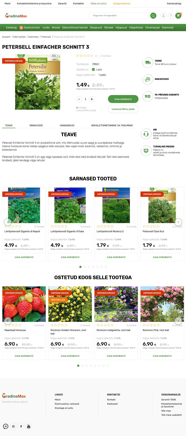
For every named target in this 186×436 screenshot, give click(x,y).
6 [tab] (101, 267)
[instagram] (13, 426)
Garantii (62, 3)
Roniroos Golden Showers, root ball (68, 332)
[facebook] (21, 426)
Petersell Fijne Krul (153, 231)
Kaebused (112, 403)
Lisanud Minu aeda (123, 109)
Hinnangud (67, 125)
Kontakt (111, 399)
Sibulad (108, 27)
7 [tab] (106, 267)
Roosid (56, 27)
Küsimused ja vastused (67, 403)
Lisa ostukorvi (123, 99)
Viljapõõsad (136, 27)
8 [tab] (108, 366)
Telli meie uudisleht (171, 415)
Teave (8, 125)
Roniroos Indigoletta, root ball (113, 330)
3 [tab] (89, 267)
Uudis (46, 27)
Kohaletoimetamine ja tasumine (34, 3)
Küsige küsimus (121, 3)
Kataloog (11, 27)
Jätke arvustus (98, 3)
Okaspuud (96, 27)
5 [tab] (97, 267)
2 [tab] (85, 267)
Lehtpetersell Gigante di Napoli (22, 231)
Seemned (167, 27)
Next (178, 222)
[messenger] (5, 426)
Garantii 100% (168, 399)
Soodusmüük (32, 27)
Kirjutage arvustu (64, 408)
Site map (166, 410)
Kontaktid (78, 3)
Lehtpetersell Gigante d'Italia (67, 231)
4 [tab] (93, 267)
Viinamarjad (152, 27)
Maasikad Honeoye (15, 330)
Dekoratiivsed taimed (75, 27)
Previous (8, 222)
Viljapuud (121, 27)
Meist (7, 3)
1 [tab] (80, 267)
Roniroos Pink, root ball (156, 330)
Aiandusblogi (174, 3)
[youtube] (28, 426)
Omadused (36, 125)
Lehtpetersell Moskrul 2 (110, 231)
